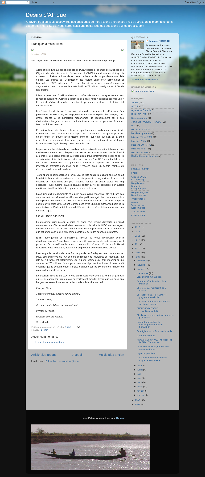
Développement (139, 118)
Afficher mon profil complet (144, 79)
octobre (141, 269)
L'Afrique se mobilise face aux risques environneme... (152, 358)
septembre (143, 273)
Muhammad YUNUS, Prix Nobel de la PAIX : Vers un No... (154, 341)
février (140, 391)
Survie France (138, 211)
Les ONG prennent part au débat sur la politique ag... (153, 302)
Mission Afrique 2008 (141, 137)
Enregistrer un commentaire (49, 342)
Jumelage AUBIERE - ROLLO (146, 122)
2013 (138, 236)
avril (139, 382)
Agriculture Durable (141, 110)
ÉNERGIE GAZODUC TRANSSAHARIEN (148, 309)
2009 (138, 252)
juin (139, 374)
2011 (137, 244)
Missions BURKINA (141, 145)
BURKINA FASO (139, 114)
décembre (142, 260)
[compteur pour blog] (142, 91)
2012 (138, 240)
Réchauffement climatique (144, 156)
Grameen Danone (146, 335)
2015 (138, 227)
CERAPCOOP (138, 215)
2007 (138, 400)
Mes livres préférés (141, 133)
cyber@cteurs (138, 199)
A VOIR (135, 106)
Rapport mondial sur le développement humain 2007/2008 (150, 324)
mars (140, 386)
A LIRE (44, 330)
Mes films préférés (140, 129)
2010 (138, 248)
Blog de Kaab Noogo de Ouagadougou (138, 186)
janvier (141, 395)
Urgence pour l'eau (146, 353)
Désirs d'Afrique (46, 15)
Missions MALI (138, 149)
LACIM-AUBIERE (140, 169)
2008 (138, 257)
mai (139, 378)
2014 (138, 231)
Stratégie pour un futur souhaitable (154, 331)
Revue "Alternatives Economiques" (138, 205)
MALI (134, 125)
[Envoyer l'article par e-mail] (78, 327)
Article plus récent (43, 354)
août (140, 365)
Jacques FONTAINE (159, 41)
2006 (138, 404)
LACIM (134, 173)
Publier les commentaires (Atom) (62, 361)
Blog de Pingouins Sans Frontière (140, 193)
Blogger (120, 418)
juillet (140, 370)
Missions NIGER (139, 152)
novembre (142, 265)
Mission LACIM (139, 141)
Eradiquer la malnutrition (149, 277)
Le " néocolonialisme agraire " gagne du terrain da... (152, 296)
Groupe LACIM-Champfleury (139, 178)
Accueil (77, 354)
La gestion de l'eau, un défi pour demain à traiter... (153, 347)
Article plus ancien (111, 354)
